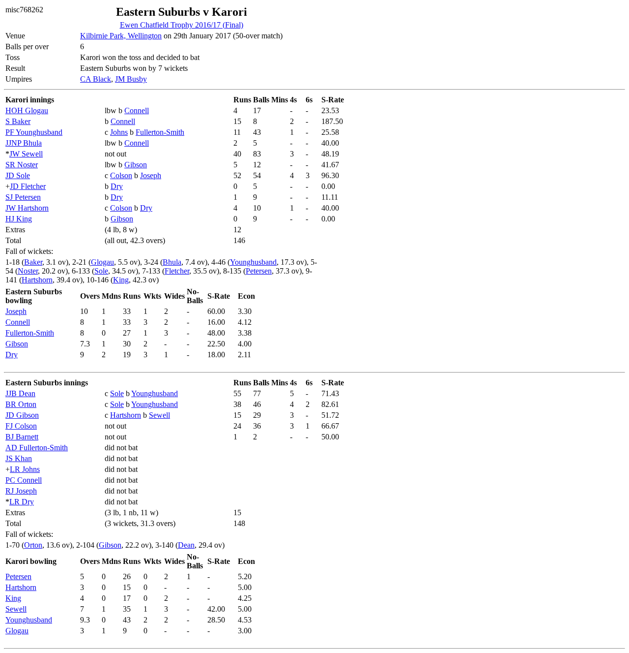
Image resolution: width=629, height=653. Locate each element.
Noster (28, 271)
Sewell (159, 415)
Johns (119, 132)
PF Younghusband (33, 132)
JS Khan (18, 458)
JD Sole (17, 175)
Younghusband (253, 262)
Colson (121, 175)
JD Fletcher (28, 186)
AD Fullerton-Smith (36, 447)
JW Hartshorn (27, 208)
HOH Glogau (26, 110)
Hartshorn (37, 280)
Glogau (102, 262)
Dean (186, 545)
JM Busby (131, 79)
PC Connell (23, 480)
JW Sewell (26, 154)
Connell (136, 110)
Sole (101, 271)
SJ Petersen (23, 197)
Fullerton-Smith (160, 132)
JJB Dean (20, 393)
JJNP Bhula (23, 143)
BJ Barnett (21, 437)
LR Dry (21, 502)
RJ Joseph (21, 491)
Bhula (172, 262)
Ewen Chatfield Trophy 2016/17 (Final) (181, 25)
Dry (117, 186)
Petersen (259, 271)
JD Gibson (22, 415)
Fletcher (177, 271)
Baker (33, 262)
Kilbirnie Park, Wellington (121, 35)
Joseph (150, 175)
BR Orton (20, 404)
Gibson (135, 164)
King (121, 280)
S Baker (17, 121)
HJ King (18, 219)
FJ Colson (21, 426)
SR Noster (21, 164)
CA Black (95, 79)
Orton (33, 545)
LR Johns (25, 469)
